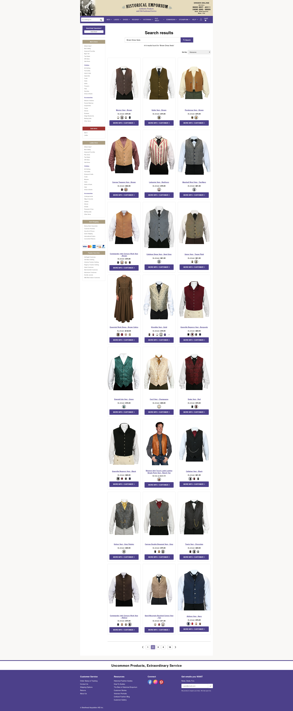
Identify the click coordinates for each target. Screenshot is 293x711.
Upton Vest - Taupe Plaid (194, 254)
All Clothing (87, 68)
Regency (135, 19)
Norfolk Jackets (88, 275)
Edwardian (170, 19)
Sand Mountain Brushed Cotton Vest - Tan (159, 617)
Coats (86, 78)
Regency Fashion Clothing (91, 265)
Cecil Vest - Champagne (159, 399)
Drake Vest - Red (194, 399)
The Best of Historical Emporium (125, 687)
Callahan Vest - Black (194, 471)
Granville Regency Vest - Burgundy (194, 327)
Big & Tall (86, 53)
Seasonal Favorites (89, 51)
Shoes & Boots (88, 94)
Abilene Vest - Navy (194, 616)
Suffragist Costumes (90, 257)
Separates (87, 76)
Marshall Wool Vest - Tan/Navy (194, 182)
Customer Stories (120, 690)
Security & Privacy (89, 231)
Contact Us (84, 684)
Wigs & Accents (88, 199)
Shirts (85, 83)
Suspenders (87, 105)
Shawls (86, 206)
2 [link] (152, 647)
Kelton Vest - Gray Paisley (124, 544)
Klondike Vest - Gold (159, 327)
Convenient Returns (89, 239)
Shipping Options (86, 687)
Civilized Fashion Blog (122, 696)
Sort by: (184, 52)
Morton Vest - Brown (124, 110)
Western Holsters (89, 100)
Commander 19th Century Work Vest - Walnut (124, 617)
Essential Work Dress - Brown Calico (124, 327)
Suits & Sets (87, 73)
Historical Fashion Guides (123, 681)
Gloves (86, 111)
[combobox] (152, 39)
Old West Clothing (89, 259)
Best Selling (87, 48)
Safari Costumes (89, 267)
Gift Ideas (87, 59)
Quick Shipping (88, 233)
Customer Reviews (89, 228)
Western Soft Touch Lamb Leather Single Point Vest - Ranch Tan (159, 472)
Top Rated (87, 56)
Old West (157, 19)
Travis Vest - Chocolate (194, 544)
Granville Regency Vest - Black (124, 471)
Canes (86, 108)
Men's (86, 133)
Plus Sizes (87, 154)
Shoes (125, 19)
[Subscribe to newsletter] (210, 686)
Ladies (116, 19)
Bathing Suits (87, 118)
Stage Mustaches (89, 116)
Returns (83, 690)
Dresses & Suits (88, 174)
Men (108, 19)
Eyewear (86, 113)
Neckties (86, 91)
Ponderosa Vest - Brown (194, 110)
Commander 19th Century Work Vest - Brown (124, 255)
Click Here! (94, 31)
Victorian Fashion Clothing (91, 262)
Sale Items (87, 61)
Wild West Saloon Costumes (92, 277)
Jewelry (86, 201)
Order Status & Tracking (89, 681)
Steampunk (183, 19)
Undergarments (88, 196)
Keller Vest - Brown (159, 110)
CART (206, 18)
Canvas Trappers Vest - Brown (124, 182)
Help (194, 19)
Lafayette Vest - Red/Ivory (159, 182)
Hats (85, 88)
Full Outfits (87, 71)
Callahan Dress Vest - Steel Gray (159, 254)
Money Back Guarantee (91, 226)
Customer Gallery (120, 700)
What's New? (88, 46)
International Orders (89, 236)
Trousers (86, 86)
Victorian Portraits (120, 693)
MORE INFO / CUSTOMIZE (123, 123)
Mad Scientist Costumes (91, 270)
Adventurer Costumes (90, 272)
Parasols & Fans (89, 209)
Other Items (87, 121)
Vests (85, 81)
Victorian (147, 19)
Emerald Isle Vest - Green (124, 399)
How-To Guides (119, 684)
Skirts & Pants (88, 184)
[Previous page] (143, 647)
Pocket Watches (88, 103)
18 (170, 647)
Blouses (86, 179)
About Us (83, 693)
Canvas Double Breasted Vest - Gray (159, 544)
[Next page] (175, 647)
